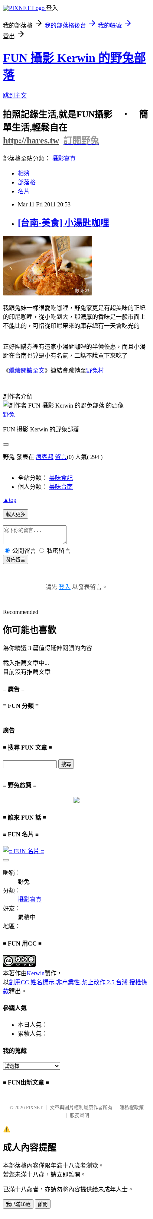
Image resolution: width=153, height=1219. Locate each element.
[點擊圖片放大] (47, 293)
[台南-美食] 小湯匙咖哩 (63, 223)
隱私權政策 (132, 1107)
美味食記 (61, 478)
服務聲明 (79, 1115)
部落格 (27, 182)
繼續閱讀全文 (27, 370)
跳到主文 (15, 95)
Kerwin (36, 973)
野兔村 (95, 370)
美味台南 (61, 487)
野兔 (9, 414)
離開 (43, 1204)
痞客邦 (44, 457)
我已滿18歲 (18, 1204)
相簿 (24, 173)
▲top (9, 500)
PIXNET (34, 1107)
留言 (61, 457)
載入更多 (15, 514)
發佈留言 (15, 560)
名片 (24, 191)
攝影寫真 (64, 158)
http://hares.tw (31, 140)
